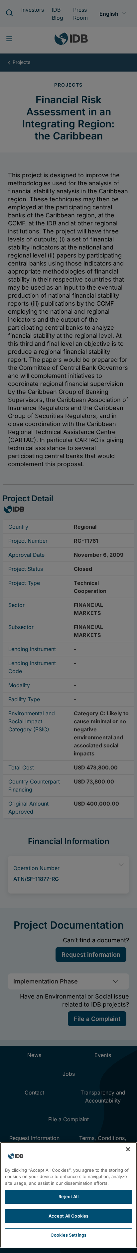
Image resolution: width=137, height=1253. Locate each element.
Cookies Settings (68, 1235)
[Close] (128, 1149)
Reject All (68, 1196)
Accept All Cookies (68, 1216)
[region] (68, 1195)
